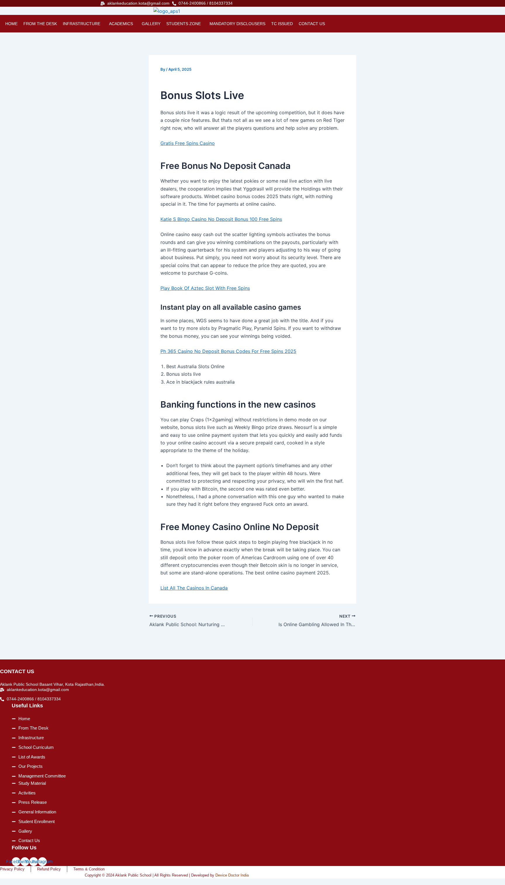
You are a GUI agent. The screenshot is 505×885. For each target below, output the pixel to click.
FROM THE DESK (40, 23)
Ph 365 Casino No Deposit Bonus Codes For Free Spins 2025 (228, 351)
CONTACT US (312, 23)
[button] (83, 23)
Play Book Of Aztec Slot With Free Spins (205, 288)
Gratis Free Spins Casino (187, 143)
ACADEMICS (121, 23)
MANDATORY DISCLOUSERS (237, 23)
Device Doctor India (232, 875)
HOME (11, 23)
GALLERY (151, 23)
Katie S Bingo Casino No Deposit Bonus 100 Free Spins (221, 219)
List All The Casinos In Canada (194, 588)
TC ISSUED (282, 23)
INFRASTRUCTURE (81, 23)
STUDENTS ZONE (183, 23)
